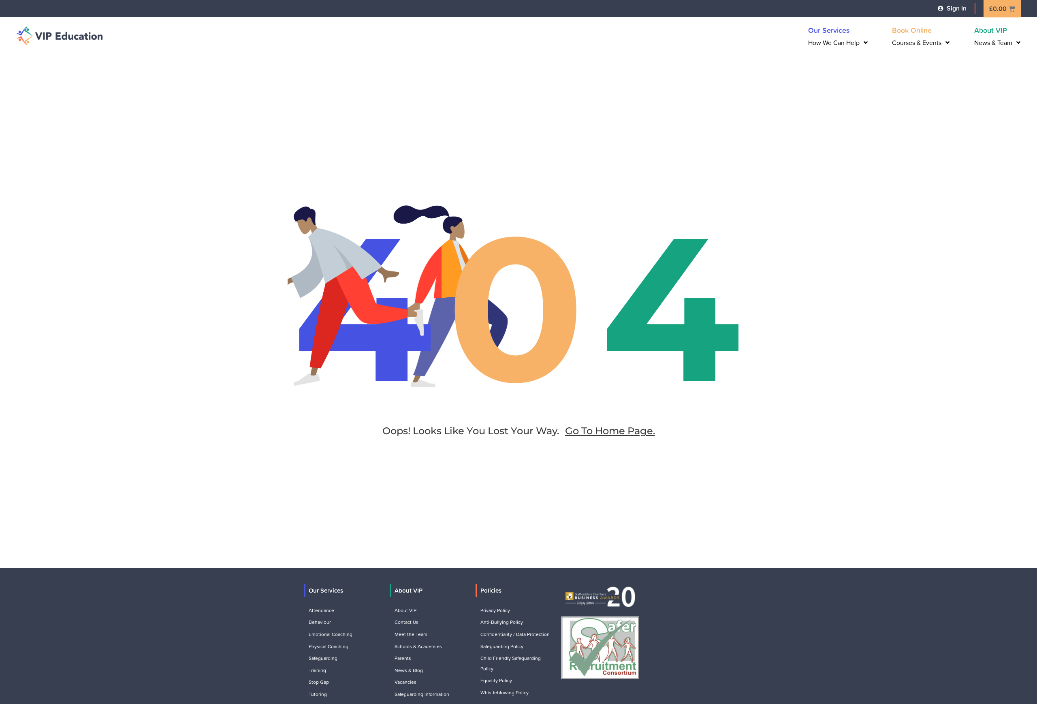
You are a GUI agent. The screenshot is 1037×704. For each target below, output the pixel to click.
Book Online (912, 30)
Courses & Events (916, 42)
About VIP (990, 30)
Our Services (829, 30)
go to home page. (610, 431)
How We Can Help (834, 42)
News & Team (993, 42)
